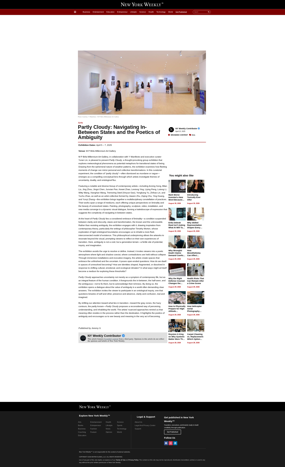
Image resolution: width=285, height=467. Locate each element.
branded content (111, 339)
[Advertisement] (142, 31)
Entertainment (98, 12)
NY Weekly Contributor (186, 128)
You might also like (181, 175)
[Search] (209, 12)
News (108, 429)
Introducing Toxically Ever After (194, 197)
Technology (161, 12)
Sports (119, 425)
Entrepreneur (122, 12)
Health (151, 12)
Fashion (93, 429)
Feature (93, 432)
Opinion (109, 432)
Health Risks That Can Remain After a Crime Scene (195, 280)
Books (80, 425)
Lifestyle (133, 12)
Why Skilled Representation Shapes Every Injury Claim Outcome (194, 228)
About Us (138, 422)
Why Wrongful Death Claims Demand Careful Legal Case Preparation (176, 255)
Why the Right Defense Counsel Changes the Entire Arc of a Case (176, 283)
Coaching (82, 432)
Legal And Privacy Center (145, 425)
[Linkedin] (175, 443)
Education (110, 12)
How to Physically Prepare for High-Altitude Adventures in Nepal (176, 311)
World (170, 12)
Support (138, 429)
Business (86, 12)
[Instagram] (171, 443)
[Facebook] (166, 443)
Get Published (181, 12)
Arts (80, 122)
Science (142, 12)
